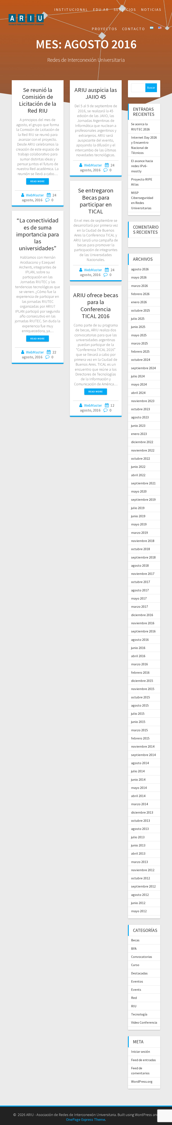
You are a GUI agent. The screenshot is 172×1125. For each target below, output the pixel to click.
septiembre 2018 (143, 557)
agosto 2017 (140, 590)
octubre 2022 (140, 458)
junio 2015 (138, 722)
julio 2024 (138, 376)
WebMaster (35, 195)
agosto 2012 (140, 895)
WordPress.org (141, 1081)
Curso (135, 965)
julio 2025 (138, 318)
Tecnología (139, 1014)
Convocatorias (141, 957)
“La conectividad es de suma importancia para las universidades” (37, 234)
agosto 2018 (140, 565)
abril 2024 (138, 393)
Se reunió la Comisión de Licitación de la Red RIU (37, 100)
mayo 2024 (139, 384)
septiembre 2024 (143, 368)
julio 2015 (138, 713)
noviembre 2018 (142, 541)
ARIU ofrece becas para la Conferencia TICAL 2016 (95, 305)
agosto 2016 (140, 639)
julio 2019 (138, 508)
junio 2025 (138, 327)
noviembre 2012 (142, 870)
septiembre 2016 (143, 631)
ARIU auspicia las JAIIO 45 (95, 93)
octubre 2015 (140, 697)
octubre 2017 (140, 582)
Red (134, 998)
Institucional (71, 9)
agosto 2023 (140, 417)
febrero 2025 (140, 351)
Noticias (151, 9)
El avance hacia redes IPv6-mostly (142, 166)
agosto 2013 (140, 829)
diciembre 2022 (142, 442)
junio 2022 (138, 466)
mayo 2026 (139, 277)
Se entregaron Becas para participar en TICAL (95, 201)
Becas (135, 940)
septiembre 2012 (143, 886)
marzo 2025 (139, 343)
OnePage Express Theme (85, 1119)
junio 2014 (138, 779)
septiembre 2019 (143, 499)
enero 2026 (139, 302)
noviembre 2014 (142, 746)
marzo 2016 (139, 664)
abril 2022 (138, 475)
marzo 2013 (139, 862)
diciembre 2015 (142, 681)
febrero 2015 (140, 738)
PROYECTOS (104, 28)
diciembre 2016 (142, 615)
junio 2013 (138, 845)
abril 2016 (138, 656)
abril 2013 (138, 853)
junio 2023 (138, 425)
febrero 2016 (140, 672)
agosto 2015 (140, 705)
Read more (37, 181)
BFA (134, 948)
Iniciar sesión (140, 1051)
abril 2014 (138, 796)
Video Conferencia (144, 1022)
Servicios (125, 9)
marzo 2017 (139, 606)
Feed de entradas (143, 1060)
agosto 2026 (140, 269)
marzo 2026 (139, 286)
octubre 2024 (140, 359)
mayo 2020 (139, 491)
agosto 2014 (140, 763)
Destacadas (139, 973)
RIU (134, 1006)
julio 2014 (138, 771)
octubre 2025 (140, 310)
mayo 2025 (139, 335)
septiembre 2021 (143, 483)
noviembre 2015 (142, 689)
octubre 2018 (140, 549)
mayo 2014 (139, 788)
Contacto (133, 28)
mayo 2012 (139, 911)
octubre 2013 (140, 820)
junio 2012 (138, 903)
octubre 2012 (140, 878)
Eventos (137, 981)
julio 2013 (138, 837)
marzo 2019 (139, 532)
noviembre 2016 (142, 623)
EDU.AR (101, 9)
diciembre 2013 (142, 812)
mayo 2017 (139, 598)
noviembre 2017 (142, 574)
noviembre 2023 (142, 401)
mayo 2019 (139, 524)
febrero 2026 (140, 294)
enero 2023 (139, 434)
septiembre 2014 (143, 755)
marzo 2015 (139, 730)
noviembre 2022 (142, 450)
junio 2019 (138, 516)
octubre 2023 (140, 409)
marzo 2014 (139, 804)
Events (136, 989)
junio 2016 (138, 648)
